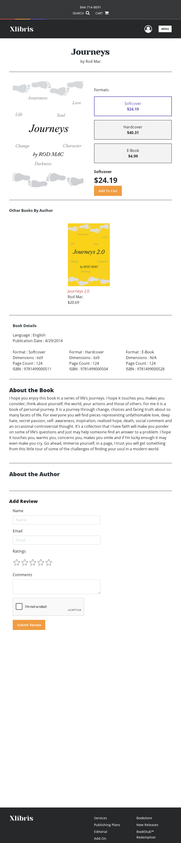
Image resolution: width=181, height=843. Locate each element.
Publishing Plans (107, 825)
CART (99, 13)
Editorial (100, 831)
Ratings (19, 551)
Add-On (100, 838)
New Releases (147, 825)
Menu (165, 29)
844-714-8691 (90, 7)
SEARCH (79, 13)
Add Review (23, 501)
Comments (22, 574)
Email (17, 531)
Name (18, 510)
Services (100, 818)
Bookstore (144, 818)
